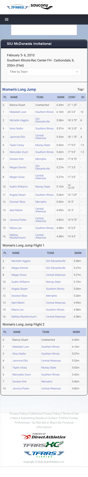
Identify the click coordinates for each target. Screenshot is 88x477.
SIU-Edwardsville (42, 120)
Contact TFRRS (57, 418)
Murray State (42, 145)
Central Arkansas (40, 137)
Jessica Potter (18, 219)
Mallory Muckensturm (18, 236)
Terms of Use (70, 413)
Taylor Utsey (17, 145)
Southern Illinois (44, 111)
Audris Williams (19, 186)
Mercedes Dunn (19, 152)
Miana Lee (16, 227)
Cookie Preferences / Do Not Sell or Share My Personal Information (46, 422)
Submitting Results (33, 418)
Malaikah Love (18, 111)
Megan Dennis (18, 167)
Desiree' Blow (17, 201)
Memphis (40, 159)
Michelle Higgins (19, 120)
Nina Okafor (16, 128)
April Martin (16, 210)
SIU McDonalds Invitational (29, 44)
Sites (15, 418)
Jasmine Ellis (17, 136)
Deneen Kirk (17, 159)
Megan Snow (17, 177)
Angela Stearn (18, 194)
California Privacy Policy (44, 413)
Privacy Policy (18, 413)
